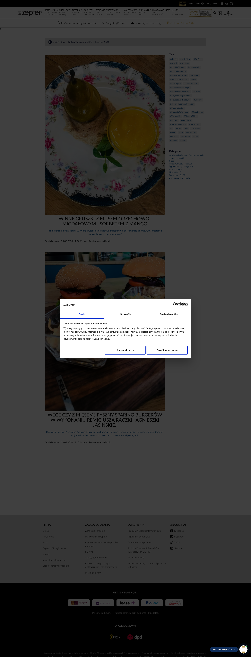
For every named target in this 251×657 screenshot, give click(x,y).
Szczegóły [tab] (125, 314)
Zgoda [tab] (82, 314)
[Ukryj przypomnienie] (234, 649)
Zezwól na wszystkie (167, 350)
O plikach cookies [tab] (169, 314)
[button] (224, 649)
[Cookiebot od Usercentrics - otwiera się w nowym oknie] (175, 304)
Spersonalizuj (123, 350)
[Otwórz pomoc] (243, 649)
